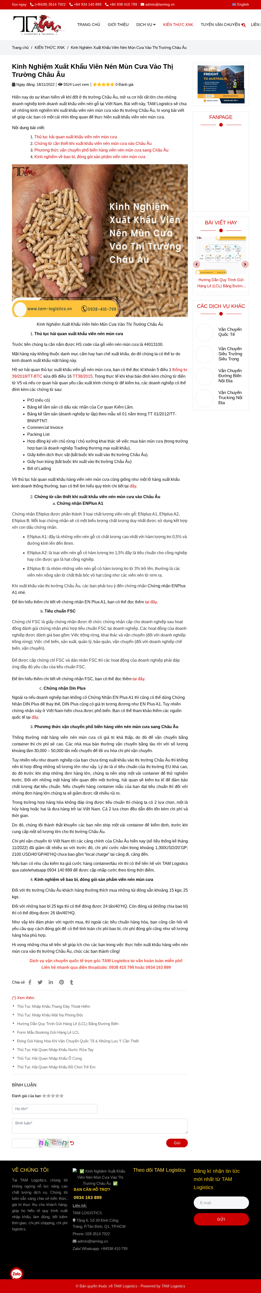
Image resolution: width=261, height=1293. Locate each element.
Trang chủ (20, 47)
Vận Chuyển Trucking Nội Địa (230, 397)
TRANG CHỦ (88, 24)
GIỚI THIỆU (118, 24)
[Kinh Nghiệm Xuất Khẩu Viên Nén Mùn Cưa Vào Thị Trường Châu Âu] (39, 24)
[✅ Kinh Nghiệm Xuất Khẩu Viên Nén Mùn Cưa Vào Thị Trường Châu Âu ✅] (30, 982)
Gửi (177, 1143)
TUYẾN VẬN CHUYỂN (221, 24)
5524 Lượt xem (75, 84)
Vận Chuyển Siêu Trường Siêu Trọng (230, 353)
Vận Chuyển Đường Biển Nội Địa (230, 375)
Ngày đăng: (25, 84)
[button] (242, 4)
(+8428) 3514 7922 (51, 4)
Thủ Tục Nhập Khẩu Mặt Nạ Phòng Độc (50, 1015)
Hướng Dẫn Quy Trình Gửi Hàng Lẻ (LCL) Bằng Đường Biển (68, 1024)
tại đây (151, 602)
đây (133, 486)
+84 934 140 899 (88, 4)
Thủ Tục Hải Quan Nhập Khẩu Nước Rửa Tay (55, 1049)
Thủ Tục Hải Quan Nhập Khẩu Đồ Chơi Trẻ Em (56, 1067)
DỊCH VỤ (144, 24)
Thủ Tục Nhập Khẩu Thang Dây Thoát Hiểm (53, 1006)
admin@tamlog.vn (160, 4)
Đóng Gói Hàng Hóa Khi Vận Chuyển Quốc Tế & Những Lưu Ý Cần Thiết (78, 1041)
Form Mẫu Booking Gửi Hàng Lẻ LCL (48, 1032)
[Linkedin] (51, 982)
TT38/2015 (83, 376)
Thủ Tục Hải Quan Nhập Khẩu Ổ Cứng (49, 1058)
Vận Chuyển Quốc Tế (230, 332)
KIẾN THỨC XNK (178, 24)
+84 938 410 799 (123, 4)
